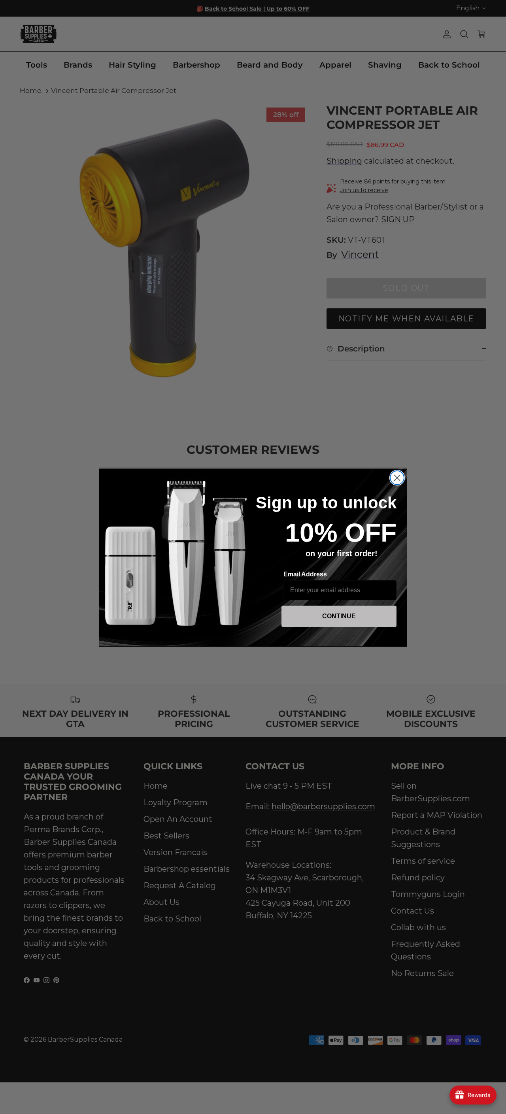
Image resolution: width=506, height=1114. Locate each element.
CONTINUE (339, 616)
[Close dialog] (397, 478)
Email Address (305, 574)
